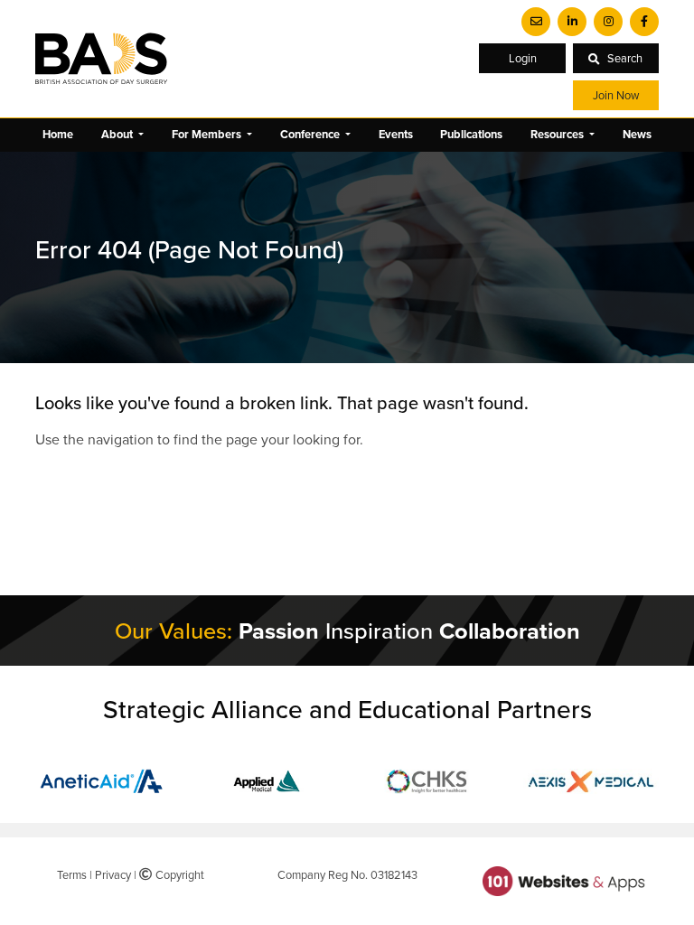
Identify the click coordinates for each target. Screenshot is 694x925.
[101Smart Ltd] (564, 879)
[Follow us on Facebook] (644, 21)
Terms (72, 874)
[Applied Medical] (265, 780)
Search (624, 58)
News (637, 134)
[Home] (101, 59)
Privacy (113, 874)
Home (57, 134)
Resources (558, 134)
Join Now (616, 95)
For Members (208, 134)
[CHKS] (428, 780)
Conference (311, 134)
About (118, 134)
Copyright (177, 874)
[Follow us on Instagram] (608, 21)
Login (523, 58)
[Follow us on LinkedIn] (572, 21)
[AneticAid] (103, 780)
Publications (471, 134)
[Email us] (535, 21)
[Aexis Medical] (591, 780)
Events (396, 134)
